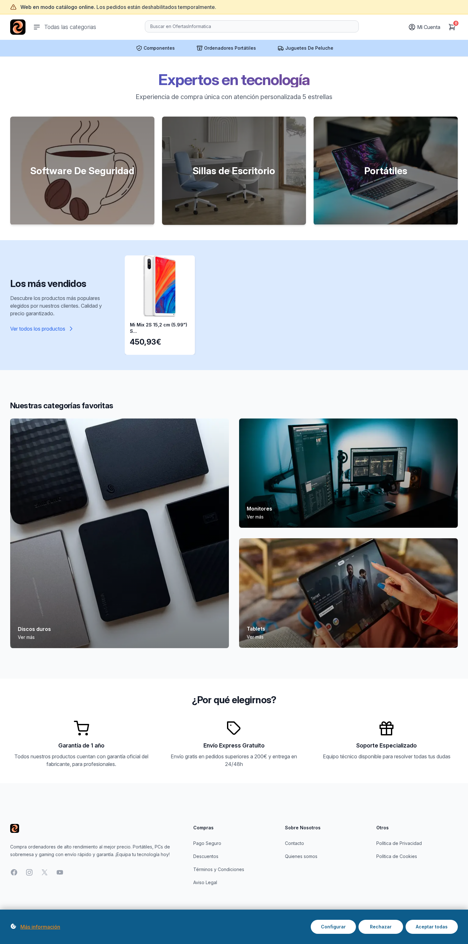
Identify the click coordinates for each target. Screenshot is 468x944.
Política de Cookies (396, 856)
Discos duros (34, 629)
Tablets (256, 629)
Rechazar (381, 926)
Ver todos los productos (37, 328)
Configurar (333, 926)
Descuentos (205, 856)
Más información (40, 927)
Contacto (294, 843)
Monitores (259, 508)
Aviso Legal (205, 882)
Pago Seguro (207, 843)
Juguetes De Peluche (309, 48)
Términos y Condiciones (218, 869)
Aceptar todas (432, 926)
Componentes (159, 48)
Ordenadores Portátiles (230, 48)
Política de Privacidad (399, 843)
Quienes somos (301, 856)
